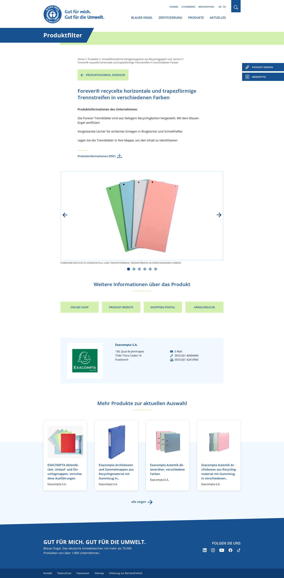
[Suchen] (236, 7)
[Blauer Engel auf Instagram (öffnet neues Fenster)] (213, 550)
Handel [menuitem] (174, 6)
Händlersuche (204, 307)
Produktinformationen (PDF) (96, 156)
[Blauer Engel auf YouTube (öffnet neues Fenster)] (221, 550)
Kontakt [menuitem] (47, 573)
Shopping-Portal (162, 307)
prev (67, 215)
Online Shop (80, 307)
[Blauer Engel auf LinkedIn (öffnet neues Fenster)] (205, 550)
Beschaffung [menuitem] (206, 6)
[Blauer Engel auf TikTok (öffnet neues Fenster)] (239, 550)
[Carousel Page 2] (133, 269)
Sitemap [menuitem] (99, 573)
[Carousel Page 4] (144, 269)
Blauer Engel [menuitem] (142, 18)
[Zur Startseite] (76, 14)
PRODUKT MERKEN (262, 67)
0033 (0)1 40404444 (186, 355)
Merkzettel (259, 76)
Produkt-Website (121, 307)
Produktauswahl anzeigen (105, 75)
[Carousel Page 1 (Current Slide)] (128, 269)
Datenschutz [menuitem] (64, 573)
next (217, 215)
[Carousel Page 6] (155, 269)
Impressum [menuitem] (83, 573)
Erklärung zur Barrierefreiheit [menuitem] (125, 573)
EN (224, 6)
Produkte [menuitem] (196, 18)
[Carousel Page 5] (150, 269)
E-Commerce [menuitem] (188, 6)
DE (220, 6)
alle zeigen (138, 502)
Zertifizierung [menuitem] (170, 18)
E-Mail (178, 351)
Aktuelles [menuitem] (218, 18)
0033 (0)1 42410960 (186, 359)
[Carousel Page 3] (139, 269)
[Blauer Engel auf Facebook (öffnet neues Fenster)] (230, 550)
